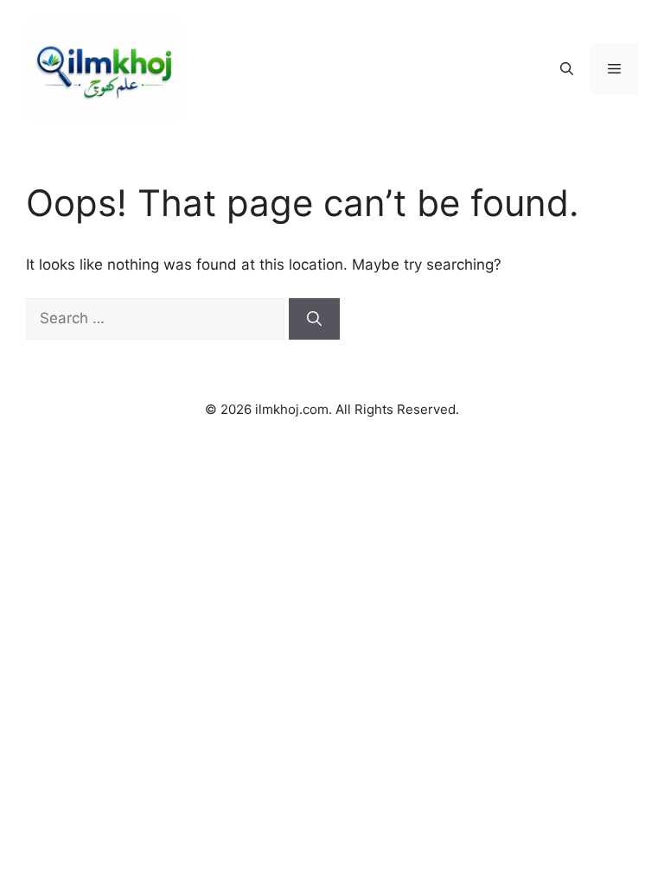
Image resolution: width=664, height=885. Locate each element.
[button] (567, 69)
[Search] (314, 319)
